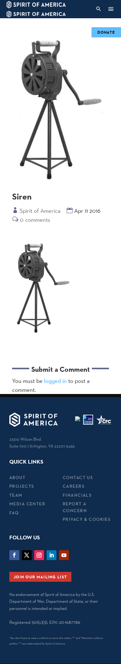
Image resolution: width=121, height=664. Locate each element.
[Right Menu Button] (110, 9)
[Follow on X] (27, 555)
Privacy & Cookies (86, 519)
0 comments (35, 219)
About (17, 477)
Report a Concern (75, 507)
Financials (77, 495)
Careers (73, 486)
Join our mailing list (40, 577)
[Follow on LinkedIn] (51, 555)
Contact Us (78, 477)
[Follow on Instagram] (39, 555)
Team (16, 495)
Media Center (27, 504)
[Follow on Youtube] (64, 555)
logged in (55, 380)
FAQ (14, 513)
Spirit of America (40, 210)
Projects (21, 486)
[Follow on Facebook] (14, 555)
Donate (106, 32)
